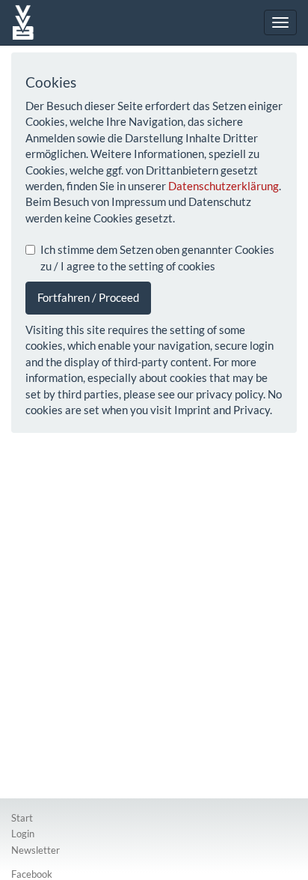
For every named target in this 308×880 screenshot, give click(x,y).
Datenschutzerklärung (223, 185)
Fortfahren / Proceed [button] (88, 297)
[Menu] (280, 22)
